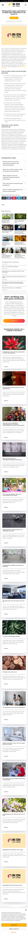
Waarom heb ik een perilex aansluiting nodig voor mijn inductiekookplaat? (14, 163)
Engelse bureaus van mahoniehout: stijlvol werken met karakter (13, 272)
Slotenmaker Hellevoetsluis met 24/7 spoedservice (13, 388)
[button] (26, 910)
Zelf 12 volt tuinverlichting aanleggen (10, 266)
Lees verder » (5, 264)
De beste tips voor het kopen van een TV (13, 601)
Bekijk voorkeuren (14, 929)
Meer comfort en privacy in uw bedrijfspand (11, 287)
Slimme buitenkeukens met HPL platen (7, 232)
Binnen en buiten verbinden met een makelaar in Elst (6, 221)
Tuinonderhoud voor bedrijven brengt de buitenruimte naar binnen (20, 243)
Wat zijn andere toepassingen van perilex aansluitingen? (14, 190)
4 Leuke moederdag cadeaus (11, 636)
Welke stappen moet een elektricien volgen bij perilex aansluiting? (14, 177)
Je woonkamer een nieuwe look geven (14, 707)
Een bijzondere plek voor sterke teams (10, 262)
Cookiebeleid (13, 932)
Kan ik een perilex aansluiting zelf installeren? (14, 184)
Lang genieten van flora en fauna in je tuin (14, 814)
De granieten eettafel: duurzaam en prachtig (13, 566)
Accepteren (14, 925)
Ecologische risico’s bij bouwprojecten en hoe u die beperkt (14, 352)
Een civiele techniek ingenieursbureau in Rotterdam (14, 779)
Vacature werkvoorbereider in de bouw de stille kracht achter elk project (7, 256)
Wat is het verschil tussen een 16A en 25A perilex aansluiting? (14, 170)
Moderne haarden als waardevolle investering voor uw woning (14, 277)
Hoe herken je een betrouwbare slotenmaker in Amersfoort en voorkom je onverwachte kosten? (13, 283)
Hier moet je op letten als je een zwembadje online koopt (12, 494)
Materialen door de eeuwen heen (12, 885)
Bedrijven (14, 18)
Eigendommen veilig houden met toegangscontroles (12, 530)
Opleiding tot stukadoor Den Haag (13, 849)
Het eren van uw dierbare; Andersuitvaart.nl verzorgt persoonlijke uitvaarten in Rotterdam (13, 424)
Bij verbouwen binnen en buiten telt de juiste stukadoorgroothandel (20, 232)
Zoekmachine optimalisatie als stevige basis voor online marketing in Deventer (20, 256)
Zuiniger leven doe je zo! (10, 672)
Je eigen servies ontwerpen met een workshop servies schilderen (6, 244)
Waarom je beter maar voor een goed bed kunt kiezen (14, 743)
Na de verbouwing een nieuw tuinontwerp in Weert (20, 221)
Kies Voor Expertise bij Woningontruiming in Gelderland (12, 459)
